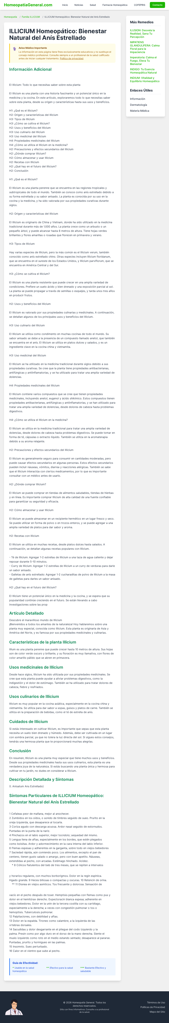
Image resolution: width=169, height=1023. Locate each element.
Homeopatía (10, 16)
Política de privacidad (71, 58)
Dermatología (138, 104)
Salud (93, 4)
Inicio (65, 4)
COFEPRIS (139, 4)
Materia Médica (139, 110)
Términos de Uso (156, 1002)
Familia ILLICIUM (31, 16)
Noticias (78, 4)
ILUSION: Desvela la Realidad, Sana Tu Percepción (142, 33)
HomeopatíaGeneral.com (28, 4)
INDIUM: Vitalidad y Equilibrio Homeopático (145, 79)
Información (137, 98)
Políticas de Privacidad (152, 1007)
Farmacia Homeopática (114, 4)
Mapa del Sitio (157, 1011)
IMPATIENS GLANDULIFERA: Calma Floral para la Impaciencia (145, 47)
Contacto (157, 4)
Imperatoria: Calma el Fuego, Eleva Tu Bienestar (143, 61)
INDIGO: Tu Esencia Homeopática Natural (143, 71)
